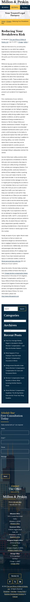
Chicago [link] (20, 42)
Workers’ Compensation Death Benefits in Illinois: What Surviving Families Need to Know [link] (15, 381)
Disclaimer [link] (6, 591)
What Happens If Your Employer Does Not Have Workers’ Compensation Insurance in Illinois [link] (13, 357)
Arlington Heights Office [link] (15, 550)
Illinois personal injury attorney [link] (11, 261)
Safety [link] (25, 42)
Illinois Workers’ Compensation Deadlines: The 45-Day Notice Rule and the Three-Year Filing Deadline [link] (15, 394)
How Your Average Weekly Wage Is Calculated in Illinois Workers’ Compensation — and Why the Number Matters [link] (15, 344)
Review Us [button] (15, 576)
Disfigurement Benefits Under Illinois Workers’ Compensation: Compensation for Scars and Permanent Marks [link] (15, 369)
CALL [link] (26, 7)
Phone (3, 447)
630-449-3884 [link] (17, 502)
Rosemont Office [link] (15, 537)
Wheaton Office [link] (15, 523)
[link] (15, 2)
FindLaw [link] (15, 596)
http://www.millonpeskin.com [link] (10, 296)
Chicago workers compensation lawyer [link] (16, 273)
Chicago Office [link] (15, 563)
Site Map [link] (13, 591)
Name (3, 428)
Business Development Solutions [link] (14, 594)
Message (4, 456)
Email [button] (16, 7)
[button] (5, 7)
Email (3, 438)
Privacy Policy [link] (22, 591)
